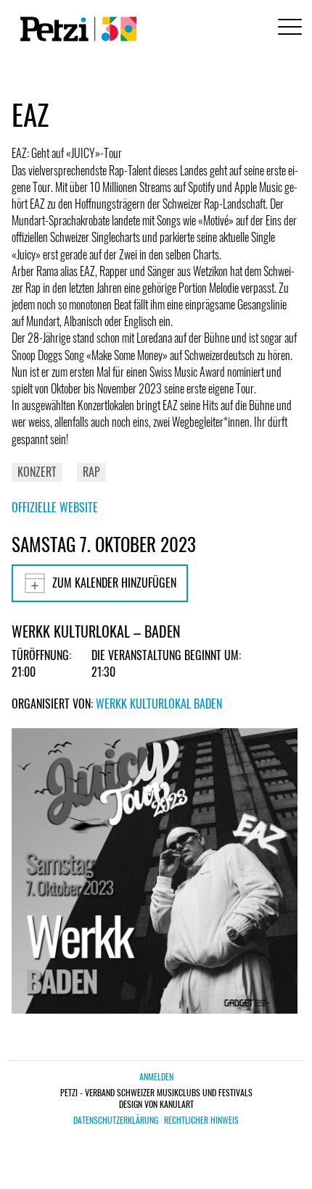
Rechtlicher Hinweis (201, 1120)
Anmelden (156, 1076)
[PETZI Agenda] (75, 29)
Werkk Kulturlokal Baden (159, 703)
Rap (91, 471)
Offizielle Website (55, 507)
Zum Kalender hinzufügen (114, 582)
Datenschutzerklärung (115, 1120)
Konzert (37, 471)
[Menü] (287, 28)
